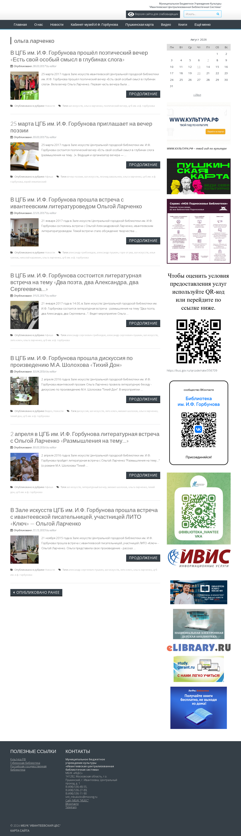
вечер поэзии (74, 176)
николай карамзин (30, 257)
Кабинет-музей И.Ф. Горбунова (94, 24)
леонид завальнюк (111, 176)
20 (199, 73)
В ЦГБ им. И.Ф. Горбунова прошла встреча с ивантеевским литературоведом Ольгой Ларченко (76, 202)
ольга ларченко (93, 105)
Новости (56, 24)
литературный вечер (94, 487)
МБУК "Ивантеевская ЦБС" (41, 825)
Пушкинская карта (139, 24)
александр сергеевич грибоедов (86, 335)
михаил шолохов (128, 411)
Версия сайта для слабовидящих (156, 14)
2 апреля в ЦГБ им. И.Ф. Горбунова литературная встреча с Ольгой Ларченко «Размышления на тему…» (84, 437)
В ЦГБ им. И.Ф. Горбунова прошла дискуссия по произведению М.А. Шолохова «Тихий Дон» (71, 361)
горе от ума (126, 252)
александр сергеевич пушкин (124, 335)
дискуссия (82, 411)
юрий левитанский (35, 181)
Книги (182, 24)
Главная (20, 24)
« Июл (197, 95)
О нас (38, 24)
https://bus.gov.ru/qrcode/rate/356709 (192, 370)
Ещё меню (202, 24)
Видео (166, 24)
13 (199, 67)
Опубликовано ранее (37, 592)
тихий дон (16, 416)
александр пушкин (107, 252)
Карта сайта (19, 830)
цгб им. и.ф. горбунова (141, 105)
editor (53, 66)
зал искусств (75, 105)
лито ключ (16, 340)
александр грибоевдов (82, 252)
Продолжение (143, 93)
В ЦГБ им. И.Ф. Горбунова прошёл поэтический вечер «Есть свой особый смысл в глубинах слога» (79, 56)
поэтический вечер (115, 105)
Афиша (49, 176)
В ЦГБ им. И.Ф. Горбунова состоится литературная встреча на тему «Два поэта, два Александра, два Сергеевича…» (75, 282)
